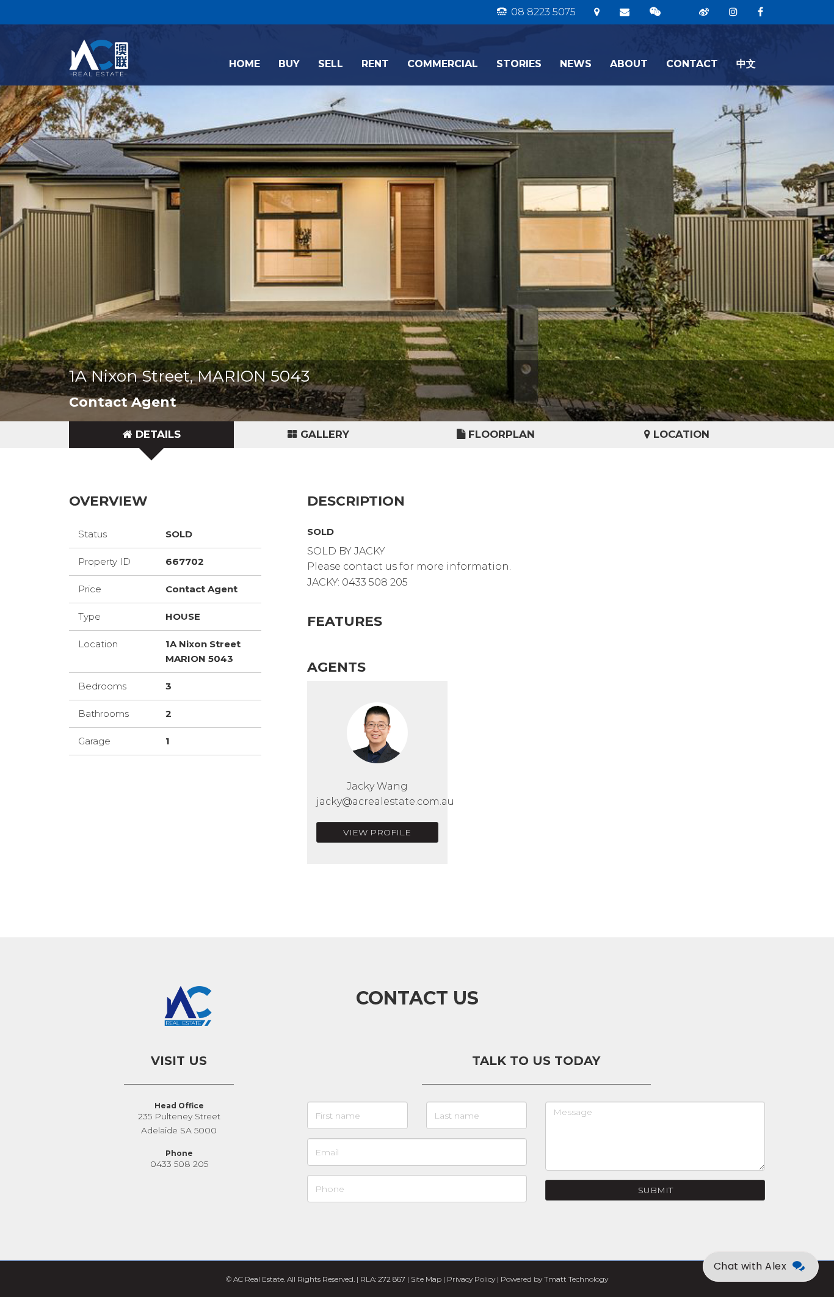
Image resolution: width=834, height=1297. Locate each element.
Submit (655, 1190)
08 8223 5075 (542, 12)
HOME (244, 64)
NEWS (576, 64)
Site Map (426, 1279)
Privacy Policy (471, 1279)
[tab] (151, 434)
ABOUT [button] (629, 64)
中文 (746, 64)
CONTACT (692, 64)
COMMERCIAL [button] (442, 64)
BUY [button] (289, 64)
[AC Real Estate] (138, 39)
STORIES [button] (519, 64)
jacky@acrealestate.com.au (385, 801)
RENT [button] (375, 64)
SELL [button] (330, 64)
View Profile (377, 832)
